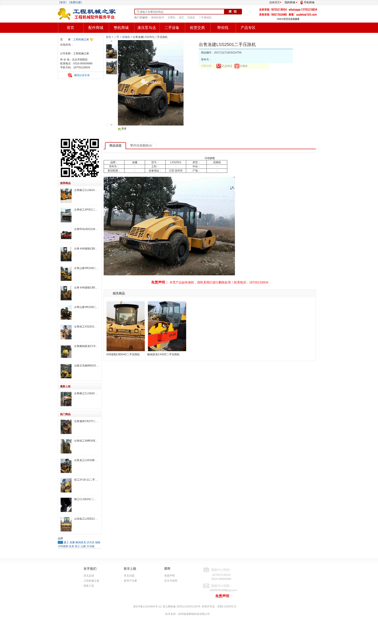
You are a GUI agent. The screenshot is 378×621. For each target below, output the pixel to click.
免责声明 (169, 575)
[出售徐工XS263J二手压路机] (66, 332)
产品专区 (248, 28)
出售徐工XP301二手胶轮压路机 (86, 209)
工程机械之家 (81, 39)
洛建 (72, 542)
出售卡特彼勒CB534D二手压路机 (86, 248)
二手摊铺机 (205, 17)
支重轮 (171, 17)
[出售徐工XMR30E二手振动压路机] (66, 446)
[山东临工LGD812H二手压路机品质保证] (66, 524)
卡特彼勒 (63, 546)
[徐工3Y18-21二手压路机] (66, 485)
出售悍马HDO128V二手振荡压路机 (86, 229)
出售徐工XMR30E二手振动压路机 (86, 440)
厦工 (66, 542)
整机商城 (121, 28)
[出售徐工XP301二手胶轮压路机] (66, 215)
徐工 (77, 546)
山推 (83, 546)
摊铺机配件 (157, 17)
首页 (70, 28)
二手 (116, 37)
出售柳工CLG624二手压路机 (86, 190)
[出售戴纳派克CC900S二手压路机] (66, 351)
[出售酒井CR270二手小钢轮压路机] (66, 426)
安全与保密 (170, 580)
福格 (97, 542)
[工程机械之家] (87, 14)
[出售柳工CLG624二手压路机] (66, 195)
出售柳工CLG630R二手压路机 (86, 393)
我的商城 (290, 2)
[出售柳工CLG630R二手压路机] (66, 399)
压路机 (191, 17)
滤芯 (181, 17)
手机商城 (309, 2)
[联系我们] (288, 19)
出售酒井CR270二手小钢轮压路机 (86, 421)
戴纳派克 (80, 542)
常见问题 (129, 575)
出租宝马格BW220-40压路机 (86, 365)
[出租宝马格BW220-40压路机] (66, 371)
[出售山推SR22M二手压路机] (66, 273)
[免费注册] (75, 2)
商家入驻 (89, 585)
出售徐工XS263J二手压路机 (86, 326)
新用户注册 (130, 580)
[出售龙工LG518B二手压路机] (66, 465)
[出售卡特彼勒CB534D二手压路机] (66, 254)
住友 (71, 546)
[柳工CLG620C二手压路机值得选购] (66, 504)
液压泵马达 (146, 28)
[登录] (62, 2)
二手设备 (171, 28)
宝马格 (90, 546)
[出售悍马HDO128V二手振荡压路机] (66, 234)
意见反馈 (89, 575)
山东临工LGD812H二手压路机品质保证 (86, 518)
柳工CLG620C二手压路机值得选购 (86, 499)
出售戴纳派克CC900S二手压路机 (86, 346)
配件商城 (95, 28)
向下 (111, 125)
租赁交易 (197, 28)
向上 (111, 41)
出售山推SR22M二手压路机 (86, 268)
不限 (60, 542)
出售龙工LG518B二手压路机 (86, 460)
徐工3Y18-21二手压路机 (86, 479)
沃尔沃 (90, 542)
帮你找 (222, 28)
